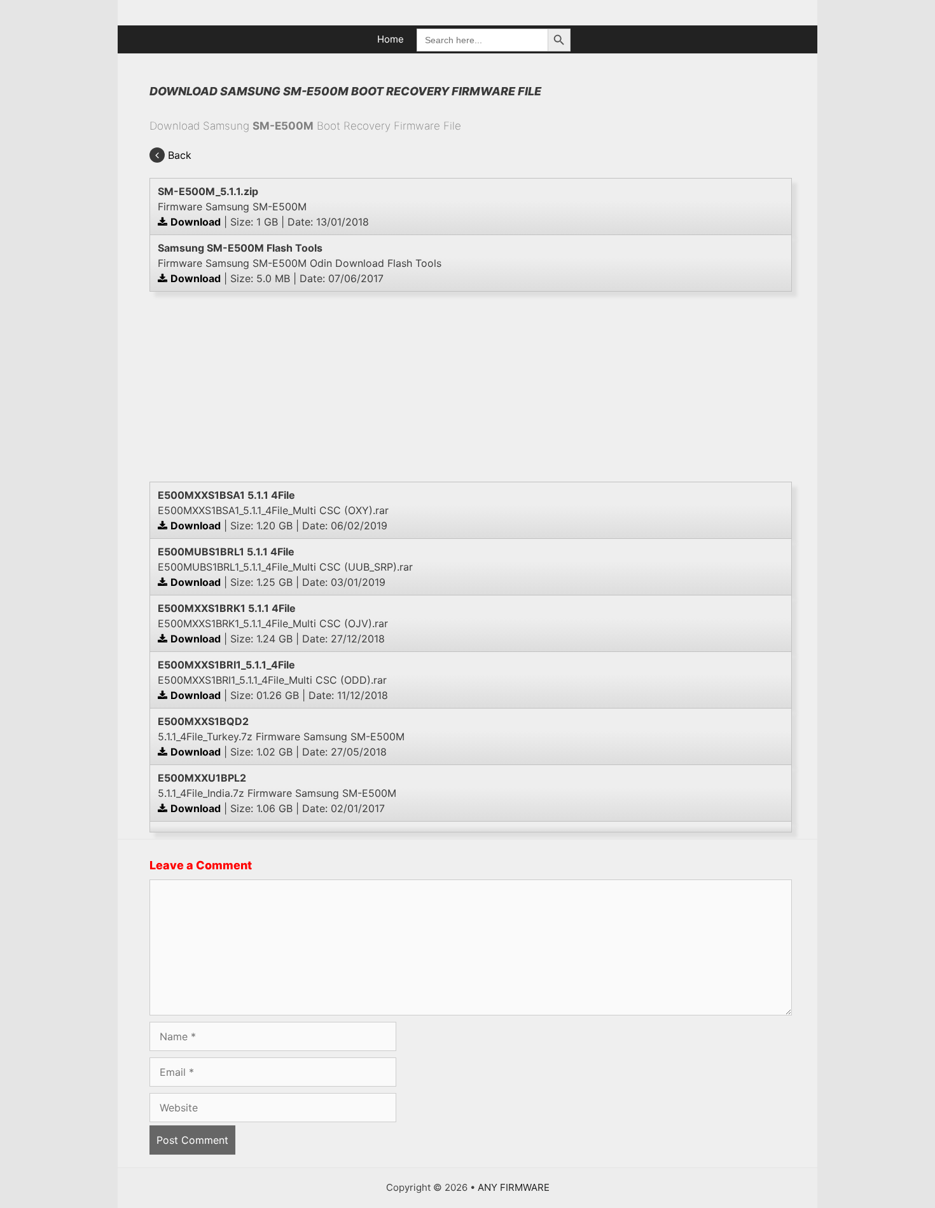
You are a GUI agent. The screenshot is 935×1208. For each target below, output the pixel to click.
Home (390, 39)
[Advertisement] (470, 386)
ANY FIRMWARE (514, 1187)
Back (179, 155)
